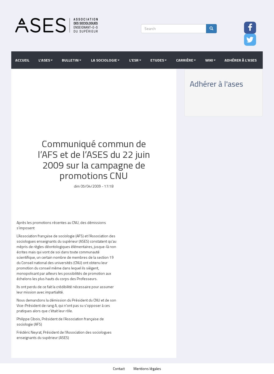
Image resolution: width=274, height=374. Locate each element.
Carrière (184, 60)
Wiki (209, 60)
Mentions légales (147, 368)
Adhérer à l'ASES (240, 60)
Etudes (157, 60)
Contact (119, 368)
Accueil (22, 60)
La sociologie (104, 60)
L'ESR (134, 60)
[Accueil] (56, 25)
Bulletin (70, 60)
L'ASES (44, 60)
